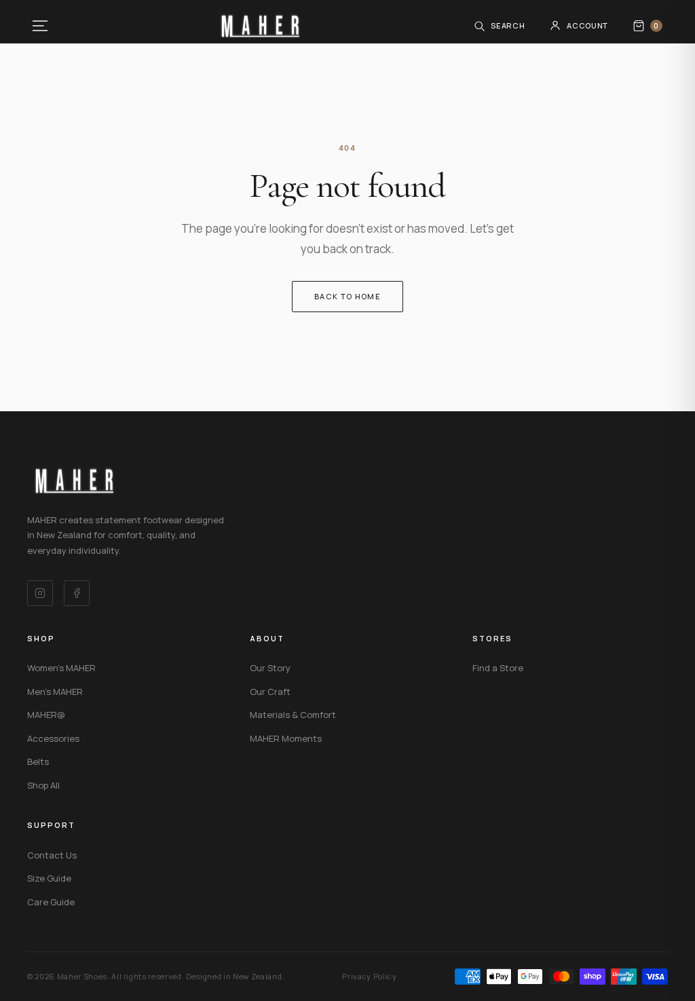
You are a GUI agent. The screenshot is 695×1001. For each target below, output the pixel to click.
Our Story (270, 668)
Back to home (347, 296)
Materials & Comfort (293, 715)
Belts (38, 761)
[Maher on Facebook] (77, 593)
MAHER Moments (286, 738)
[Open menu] (40, 26)
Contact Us (52, 855)
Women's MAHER (61, 668)
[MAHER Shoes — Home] (260, 26)
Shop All (43, 785)
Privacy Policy (369, 976)
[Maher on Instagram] (40, 593)
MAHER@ (46, 715)
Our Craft (270, 691)
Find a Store (497, 668)
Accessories (53, 738)
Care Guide (51, 902)
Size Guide (49, 878)
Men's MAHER (55, 691)
